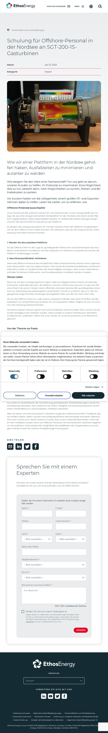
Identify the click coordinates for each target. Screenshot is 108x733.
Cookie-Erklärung (20, 720)
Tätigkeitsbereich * (31, 559)
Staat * (58, 534)
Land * (25, 534)
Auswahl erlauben (54, 395)
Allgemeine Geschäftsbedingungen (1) (82, 720)
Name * (25, 508)
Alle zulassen (88, 395)
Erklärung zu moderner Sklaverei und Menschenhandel (76, 716)
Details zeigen (92, 387)
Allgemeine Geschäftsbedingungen (47, 713)
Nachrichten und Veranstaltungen (28, 30)
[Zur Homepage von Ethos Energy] (54, 663)
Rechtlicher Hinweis (42, 716)
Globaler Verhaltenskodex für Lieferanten (47, 720)
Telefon (25, 521)
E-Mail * (59, 508)
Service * (26, 572)
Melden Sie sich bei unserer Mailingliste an (53, 616)
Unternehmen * (63, 521)
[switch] (41, 376)
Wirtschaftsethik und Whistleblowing (80, 713)
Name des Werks (30, 546)
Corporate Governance (22, 716)
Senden (80, 630)
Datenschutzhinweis (21, 713)
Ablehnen (19, 395)
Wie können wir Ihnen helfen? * (37, 585)
